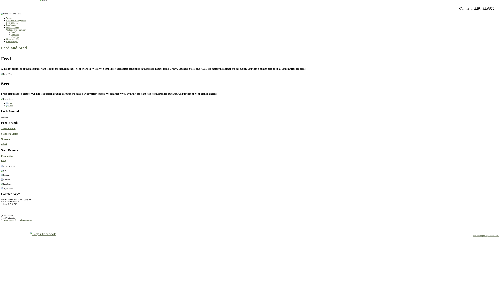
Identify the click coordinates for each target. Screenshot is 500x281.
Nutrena (5, 139)
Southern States (9, 133)
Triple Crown (8, 128)
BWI (3, 161)
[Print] (9, 103)
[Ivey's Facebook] (28, 234)
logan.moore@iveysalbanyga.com (18, 220)
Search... (4, 117)
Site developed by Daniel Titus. (486, 235)
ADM (4, 144)
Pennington (7, 156)
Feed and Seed (14, 48)
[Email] (9, 106)
